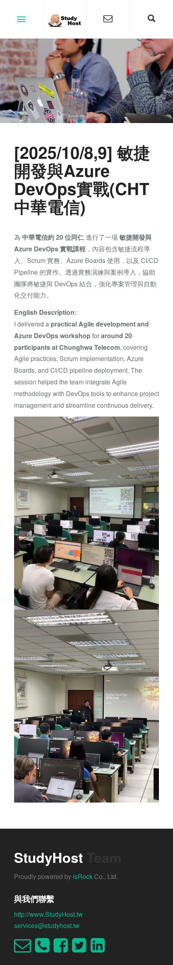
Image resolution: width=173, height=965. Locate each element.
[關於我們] (108, 19)
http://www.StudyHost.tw (48, 914)
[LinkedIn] (100, 948)
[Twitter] (81, 948)
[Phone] (44, 948)
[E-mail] (24, 948)
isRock (83, 876)
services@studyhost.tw (47, 925)
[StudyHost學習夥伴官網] (65, 19)
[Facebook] (63, 948)
